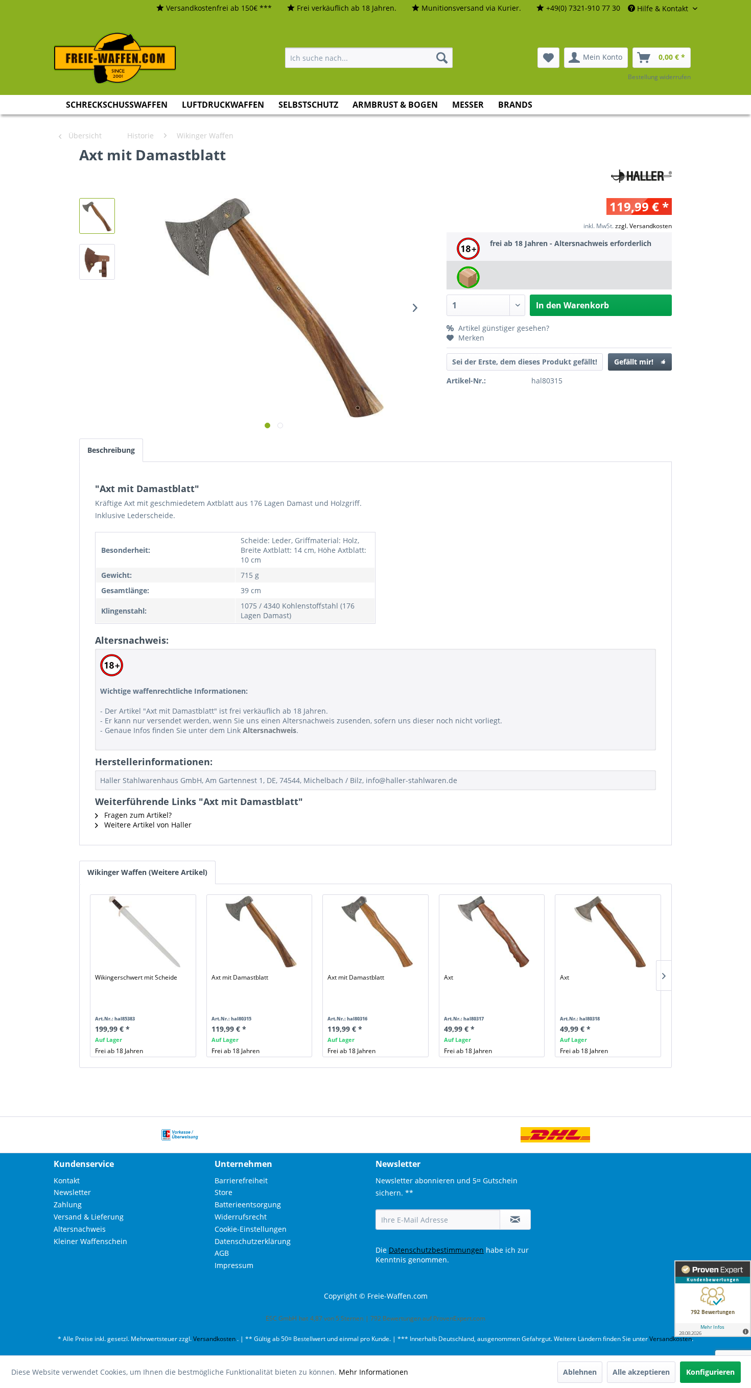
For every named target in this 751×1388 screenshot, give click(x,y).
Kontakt (67, 1180)
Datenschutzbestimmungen (436, 1250)
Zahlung (68, 1204)
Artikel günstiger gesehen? (502, 328)
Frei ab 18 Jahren (119, 1050)
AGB (222, 1253)
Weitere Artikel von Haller (147, 825)
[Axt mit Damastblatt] (261, 931)
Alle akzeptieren (641, 1372)
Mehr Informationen (373, 1372)
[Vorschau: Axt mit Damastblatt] (97, 216)
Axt (448, 977)
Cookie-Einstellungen (251, 1229)
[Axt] (494, 931)
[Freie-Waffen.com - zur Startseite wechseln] (115, 58)
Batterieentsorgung (248, 1204)
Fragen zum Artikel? (137, 815)
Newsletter (72, 1192)
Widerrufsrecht (241, 1217)
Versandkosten (214, 1338)
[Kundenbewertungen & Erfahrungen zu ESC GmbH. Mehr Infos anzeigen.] (712, 1298)
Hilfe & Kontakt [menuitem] (662, 8)
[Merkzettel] (548, 57)
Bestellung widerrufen (659, 76)
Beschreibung (111, 450)
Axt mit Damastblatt (240, 977)
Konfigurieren (710, 1372)
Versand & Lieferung (89, 1217)
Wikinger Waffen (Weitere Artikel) (147, 872)
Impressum (234, 1265)
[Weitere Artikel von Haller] (641, 165)
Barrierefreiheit (241, 1180)
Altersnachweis (80, 1229)
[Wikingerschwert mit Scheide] (145, 931)
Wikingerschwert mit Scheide (136, 977)
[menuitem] (214, 8)
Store (223, 1192)
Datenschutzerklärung (253, 1241)
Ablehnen (580, 1372)
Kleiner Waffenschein (90, 1241)
